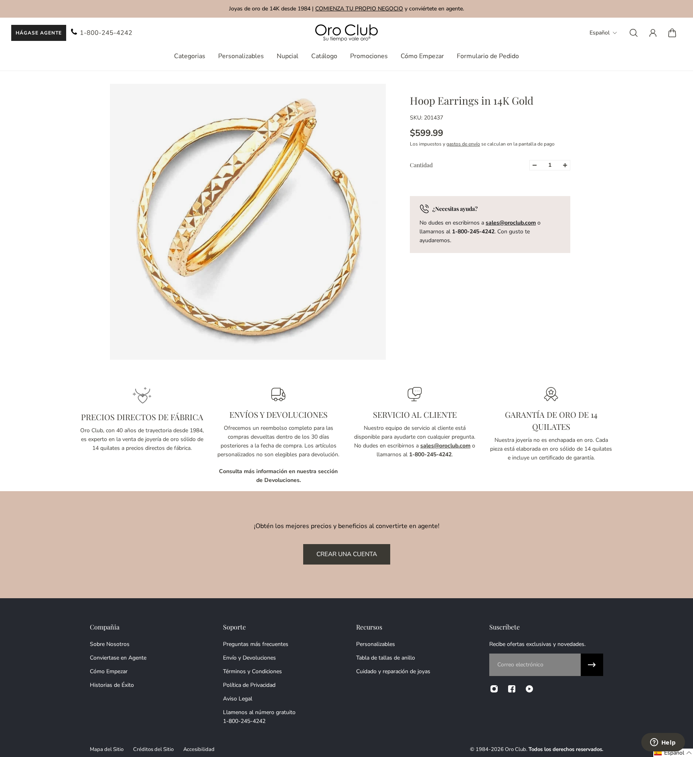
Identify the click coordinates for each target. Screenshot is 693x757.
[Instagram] (494, 689)
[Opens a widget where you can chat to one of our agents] (663, 743)
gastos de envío (463, 144)
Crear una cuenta (346, 554)
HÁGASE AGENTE (39, 33)
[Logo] (346, 33)
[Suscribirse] (592, 665)
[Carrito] (672, 33)
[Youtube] (529, 689)
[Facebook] (512, 689)
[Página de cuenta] (653, 33)
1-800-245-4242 (106, 32)
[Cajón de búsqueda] (633, 33)
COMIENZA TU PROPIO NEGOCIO (359, 8)
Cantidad (421, 165)
